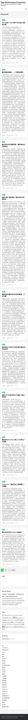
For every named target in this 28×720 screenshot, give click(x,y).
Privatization (19, 622)
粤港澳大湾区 (5, 706)
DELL (3, 141)
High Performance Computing (13, 2)
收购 (7, 627)
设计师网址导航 (6, 698)
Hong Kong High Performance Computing (12, 598)
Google (4, 620)
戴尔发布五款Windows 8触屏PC (12, 532)
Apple (5, 615)
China (14, 615)
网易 (19, 627)
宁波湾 (3, 671)
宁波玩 (3, 669)
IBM (10, 620)
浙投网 (3, 667)
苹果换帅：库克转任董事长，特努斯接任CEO (13, 594)
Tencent (12, 624)
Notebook (9, 622)
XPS (21, 624)
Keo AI (3, 652)
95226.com (4, 693)
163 (3, 615)
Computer (5, 618)
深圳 (9, 627)
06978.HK (4, 687)
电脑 (11, 627)
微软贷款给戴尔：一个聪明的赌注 (12, 72)
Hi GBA (4, 704)
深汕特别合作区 (6, 665)
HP (8, 620)
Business (11, 615)
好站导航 (4, 682)
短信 (13, 627)
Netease (4, 622)
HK (4, 63)
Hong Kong (4, 647)
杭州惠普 (4, 700)
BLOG (8, 615)
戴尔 (4, 627)
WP (19, 624)
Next (13, 570)
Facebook (20, 618)
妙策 (3, 656)
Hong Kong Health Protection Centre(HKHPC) (13, 600)
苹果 (23, 627)
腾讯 (21, 627)
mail (16, 620)
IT (14, 620)
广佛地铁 (4, 678)
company (20, 615)
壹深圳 (3, 702)
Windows (16, 624)
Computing (10, 617)
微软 (23, 624)
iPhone (13, 620)
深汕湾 (3, 658)
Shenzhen (4, 624)
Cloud (17, 615)
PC (12, 622)
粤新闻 (3, 674)
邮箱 (4, 628)
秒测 (3, 654)
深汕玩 (3, 663)
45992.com (5, 691)
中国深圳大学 (5, 695)
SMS (7, 624)
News (4, 20)
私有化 (16, 627)
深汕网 (3, 661)
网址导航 (4, 685)
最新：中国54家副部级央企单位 (9, 596)
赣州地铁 (4, 680)
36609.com (5, 689)
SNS (10, 624)
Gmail (23, 617)
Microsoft (20, 620)
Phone (15, 622)
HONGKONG (5, 650)
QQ (23, 622)
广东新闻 (4, 676)
